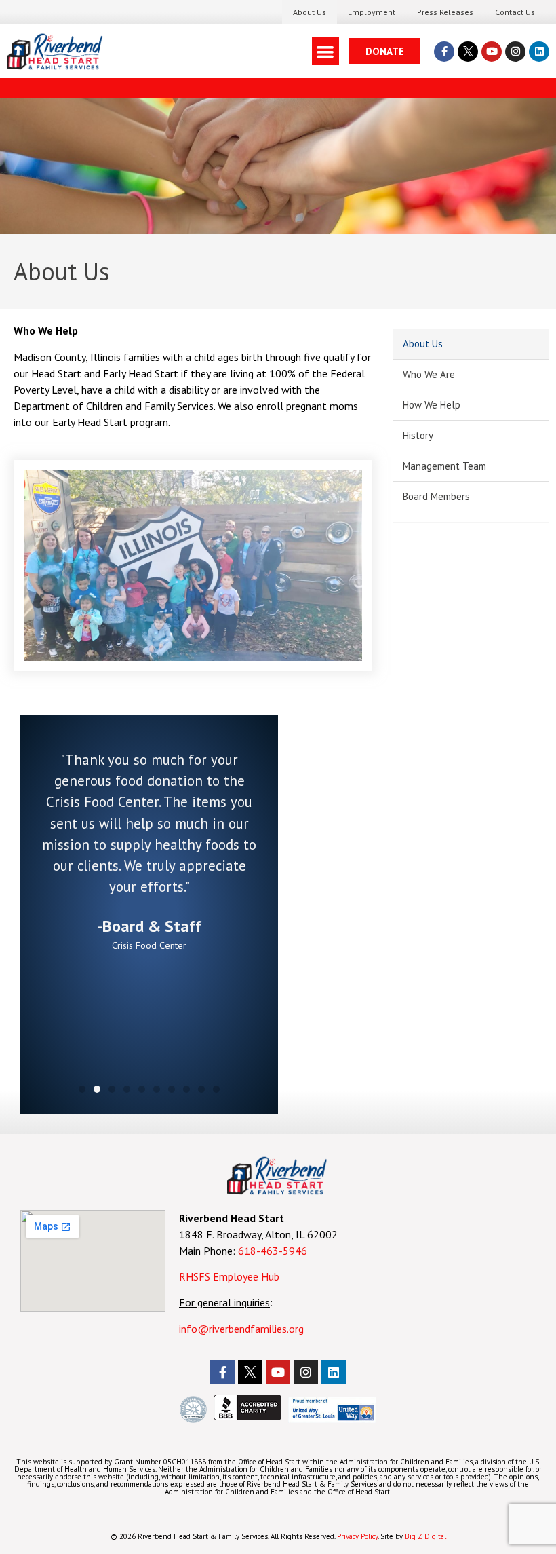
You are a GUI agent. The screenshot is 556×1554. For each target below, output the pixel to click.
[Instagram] (515, 51)
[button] (326, 51)
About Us (309, 12)
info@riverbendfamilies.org (242, 1328)
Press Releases (445, 12)
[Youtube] (491, 51)
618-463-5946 (272, 1250)
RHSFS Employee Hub (229, 1276)
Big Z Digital (425, 1536)
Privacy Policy (357, 1536)
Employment (371, 12)
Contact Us (515, 12)
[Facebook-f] (444, 51)
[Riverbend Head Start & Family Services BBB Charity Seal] (247, 1416)
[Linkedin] (539, 51)
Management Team (444, 465)
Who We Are (429, 374)
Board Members (436, 496)
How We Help (431, 404)
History (418, 435)
